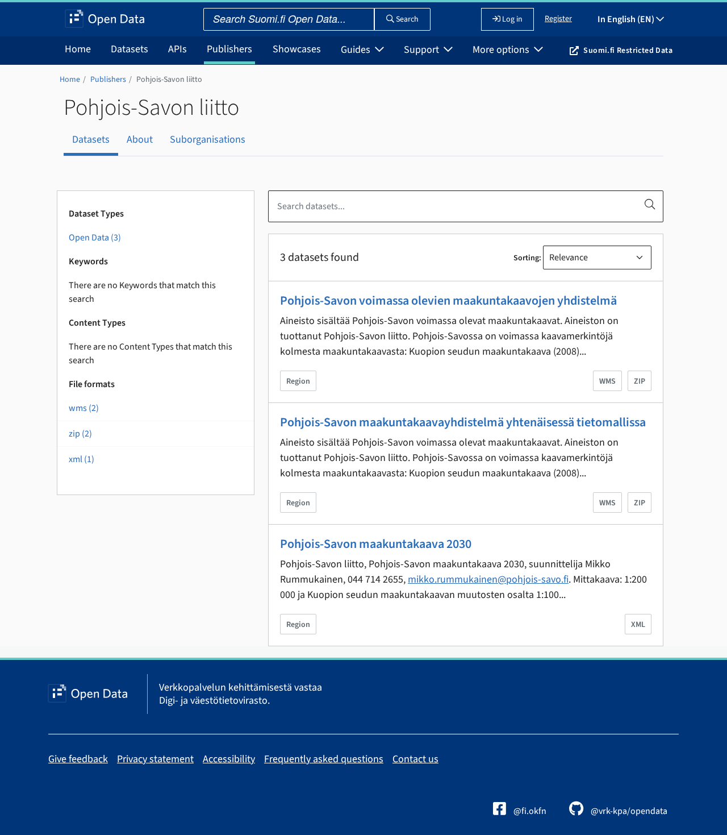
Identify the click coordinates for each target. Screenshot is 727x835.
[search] (650, 204)
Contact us (415, 759)
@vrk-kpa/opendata (628, 811)
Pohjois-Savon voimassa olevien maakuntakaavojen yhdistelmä (448, 301)
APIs (177, 49)
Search (406, 19)
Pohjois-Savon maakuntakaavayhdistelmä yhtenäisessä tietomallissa (463, 422)
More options (502, 50)
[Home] (105, 19)
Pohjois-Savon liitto (169, 79)
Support (422, 50)
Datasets (129, 49)
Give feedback (78, 759)
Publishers (229, 49)
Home (78, 49)
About (140, 139)
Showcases (297, 49)
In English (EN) (627, 19)
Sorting (526, 258)
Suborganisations (207, 139)
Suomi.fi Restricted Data (627, 50)
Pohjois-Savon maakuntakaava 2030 (375, 544)
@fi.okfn (529, 811)
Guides (357, 50)
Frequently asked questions (323, 759)
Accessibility (229, 759)
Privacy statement (155, 759)
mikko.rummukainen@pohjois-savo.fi (488, 579)
